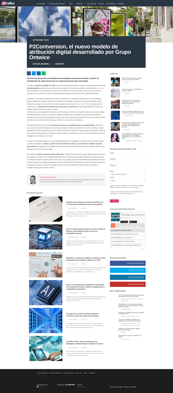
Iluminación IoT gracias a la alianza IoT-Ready (130, 336)
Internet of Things (135, 316)
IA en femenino (127, 140)
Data (70, 3)
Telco (46, 40)
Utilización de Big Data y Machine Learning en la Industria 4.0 (131, 313)
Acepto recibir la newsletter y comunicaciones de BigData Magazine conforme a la (127, 186)
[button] (170, 3)
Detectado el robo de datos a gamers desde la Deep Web (129, 329)
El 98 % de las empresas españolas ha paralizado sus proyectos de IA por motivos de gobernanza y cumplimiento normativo (85, 287)
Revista (101, 3)
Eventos (80, 3)
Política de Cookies (68, 373)
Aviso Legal (78, 373)
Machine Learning (132, 325)
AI (124, 82)
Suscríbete (92, 373)
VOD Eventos (91, 3)
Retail (126, 301)
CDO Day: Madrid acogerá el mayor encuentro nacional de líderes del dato (133, 112)
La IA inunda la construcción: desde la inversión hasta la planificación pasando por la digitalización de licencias (133, 125)
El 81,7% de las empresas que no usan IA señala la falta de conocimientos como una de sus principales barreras (85, 231)
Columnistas (111, 3)
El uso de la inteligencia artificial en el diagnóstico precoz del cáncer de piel (129, 320)
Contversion (100, 88)
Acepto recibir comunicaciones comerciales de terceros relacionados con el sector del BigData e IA (126, 192)
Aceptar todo (162, 379)
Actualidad (41, 3)
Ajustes (162, 387)
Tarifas (85, 373)
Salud (138, 325)
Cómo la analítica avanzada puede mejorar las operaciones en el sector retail (131, 295)
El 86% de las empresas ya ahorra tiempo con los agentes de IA (132, 78)
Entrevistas (129, 309)
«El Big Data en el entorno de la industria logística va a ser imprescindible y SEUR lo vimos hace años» (131, 305)
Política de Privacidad (130, 187)
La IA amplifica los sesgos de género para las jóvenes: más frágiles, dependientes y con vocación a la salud (132, 136)
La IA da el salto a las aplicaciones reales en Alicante (132, 89)
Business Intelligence (131, 299)
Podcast (121, 3)
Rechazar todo (162, 383)
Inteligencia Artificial (57, 3)
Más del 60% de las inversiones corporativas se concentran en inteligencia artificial (131, 102)
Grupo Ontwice (81, 104)
